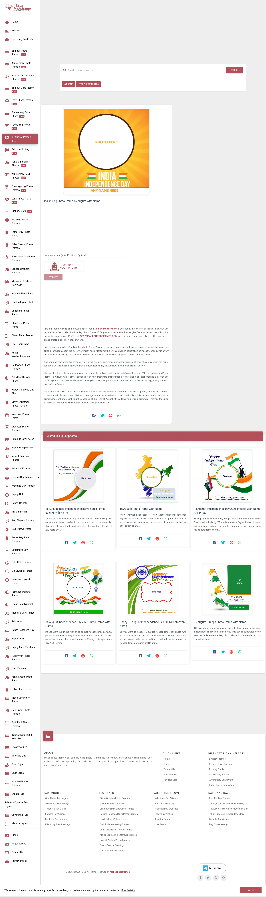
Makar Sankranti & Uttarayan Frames (118, 835)
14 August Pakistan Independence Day (228, 808)
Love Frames (161, 824)
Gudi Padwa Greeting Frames (114, 824)
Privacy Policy (170, 774)
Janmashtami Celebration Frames (117, 808)
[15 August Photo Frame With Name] (153, 476)
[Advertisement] (153, 30)
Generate (53, 277)
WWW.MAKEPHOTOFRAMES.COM (99, 336)
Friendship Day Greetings (57, 824)
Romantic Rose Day (164, 803)
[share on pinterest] (110, 416)
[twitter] (208, 878)
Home (70, 84)
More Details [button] (128, 890)
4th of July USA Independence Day (226, 814)
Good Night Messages (56, 798)
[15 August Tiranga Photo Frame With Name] (227, 589)
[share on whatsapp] (119, 416)
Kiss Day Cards (162, 819)
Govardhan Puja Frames (112, 850)
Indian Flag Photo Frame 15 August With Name (72, 201)
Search (234, 70)
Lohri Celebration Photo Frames (116, 829)
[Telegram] (211, 868)
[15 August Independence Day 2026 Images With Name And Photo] (227, 476)
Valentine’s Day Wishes (166, 798)
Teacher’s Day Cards (55, 808)
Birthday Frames (217, 758)
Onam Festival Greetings (112, 845)
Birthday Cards (216, 769)
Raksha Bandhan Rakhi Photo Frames (119, 814)
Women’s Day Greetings (57, 803)
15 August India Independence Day (226, 803)
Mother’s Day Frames (56, 819)
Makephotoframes (120, 872)
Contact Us (169, 769)
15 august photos (90, 84)
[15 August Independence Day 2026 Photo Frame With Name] (78, 589)
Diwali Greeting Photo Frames (115, 798)
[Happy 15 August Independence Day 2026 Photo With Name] (153, 589)
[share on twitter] (102, 416)
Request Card (170, 779)
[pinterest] (216, 878)
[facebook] (200, 878)
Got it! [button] (251, 890)
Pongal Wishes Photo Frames (115, 840)
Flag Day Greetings (218, 824)
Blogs (166, 764)
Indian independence (107, 328)
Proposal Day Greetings (166, 808)
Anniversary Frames (219, 774)
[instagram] (223, 878)
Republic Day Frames (219, 798)
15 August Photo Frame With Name (141, 508)
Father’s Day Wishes (55, 814)
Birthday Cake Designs (220, 764)
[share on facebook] (94, 416)
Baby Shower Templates (221, 785)
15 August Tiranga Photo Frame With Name (220, 622)
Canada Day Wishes (219, 819)
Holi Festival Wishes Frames (114, 819)
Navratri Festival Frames (112, 803)
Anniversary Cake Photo (221, 779)
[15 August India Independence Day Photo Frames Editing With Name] (78, 476)
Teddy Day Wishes (164, 814)
